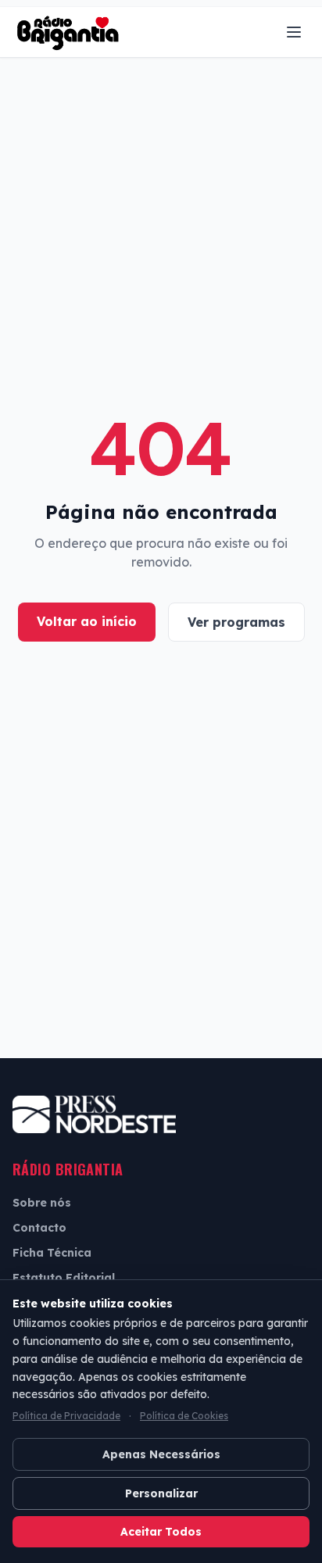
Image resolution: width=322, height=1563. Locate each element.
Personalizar (161, 1493)
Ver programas (236, 622)
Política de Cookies (184, 1416)
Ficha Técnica (52, 1253)
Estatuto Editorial (64, 1278)
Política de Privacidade (66, 1416)
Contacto (39, 1228)
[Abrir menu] (293, 32)
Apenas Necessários (161, 1454)
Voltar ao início (87, 621)
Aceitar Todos (161, 1532)
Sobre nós (42, 1203)
